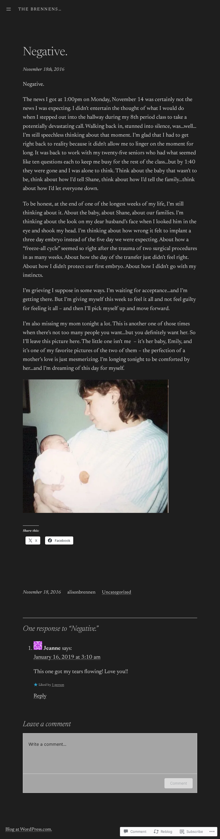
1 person (58, 685)
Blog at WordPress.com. (28, 829)
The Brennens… (40, 9)
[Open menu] (8, 9)
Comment (178, 783)
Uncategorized (116, 592)
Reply (40, 696)
